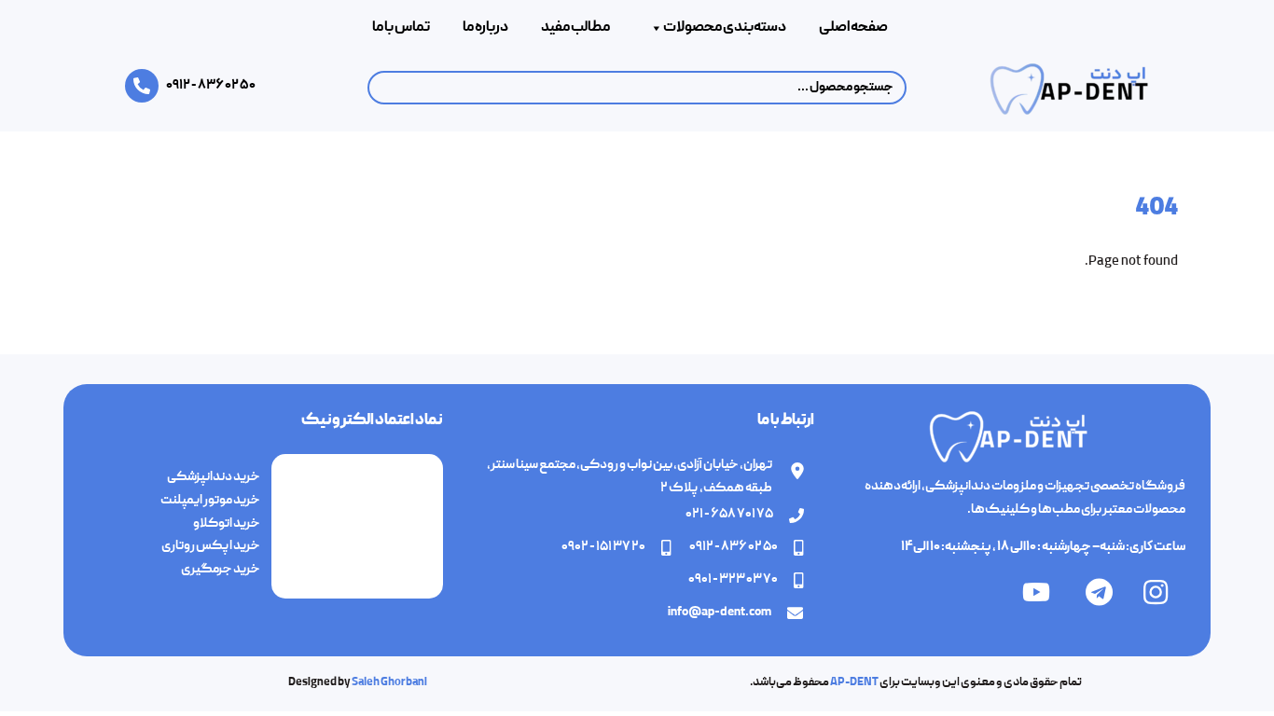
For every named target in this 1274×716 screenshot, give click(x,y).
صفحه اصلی (853, 28)
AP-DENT (854, 683)
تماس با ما (401, 28)
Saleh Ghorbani (389, 683)
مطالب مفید (575, 28)
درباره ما (485, 28)
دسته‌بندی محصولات (724, 28)
